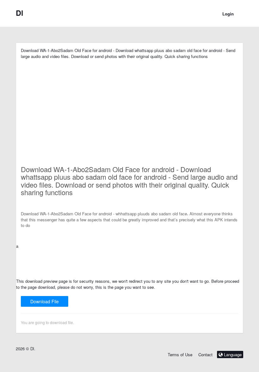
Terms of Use (180, 354)
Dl (19, 13)
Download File (44, 301)
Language (232, 354)
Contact (205, 354)
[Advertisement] (129, 103)
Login (228, 14)
